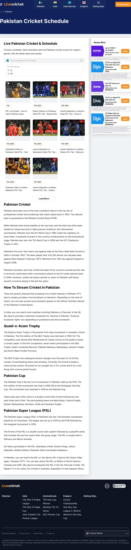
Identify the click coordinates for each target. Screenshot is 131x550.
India (24, 496)
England (67, 496)
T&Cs (98, 58)
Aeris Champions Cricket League (23, 61)
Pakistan (6, 496)
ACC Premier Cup (51, 514)
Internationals (49, 496)
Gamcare (125, 543)
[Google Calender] (8, 66)
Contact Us (50, 533)
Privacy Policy (24, 533)
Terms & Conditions (9, 533)
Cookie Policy (38, 533)
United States (96, 533)
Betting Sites (90, 496)
